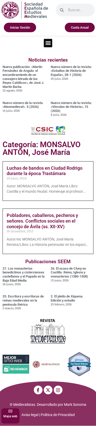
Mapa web (10, 416)
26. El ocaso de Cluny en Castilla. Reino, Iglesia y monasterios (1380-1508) (69, 272)
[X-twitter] (48, 390)
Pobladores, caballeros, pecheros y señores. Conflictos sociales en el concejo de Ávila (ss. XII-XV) (42, 221)
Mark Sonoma (75, 404)
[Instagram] (58, 390)
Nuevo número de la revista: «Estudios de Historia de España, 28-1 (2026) (71, 71)
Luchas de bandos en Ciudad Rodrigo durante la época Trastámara (44, 170)
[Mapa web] (10, 411)
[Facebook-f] (38, 390)
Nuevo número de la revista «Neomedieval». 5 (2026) (23, 105)
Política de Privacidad (58, 415)
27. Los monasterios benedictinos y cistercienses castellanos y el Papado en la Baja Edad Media (24, 274)
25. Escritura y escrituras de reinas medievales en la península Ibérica (23, 300)
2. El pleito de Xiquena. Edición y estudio (67, 298)
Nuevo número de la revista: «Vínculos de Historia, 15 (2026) (71, 107)
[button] (48, 43)
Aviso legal (30, 415)
